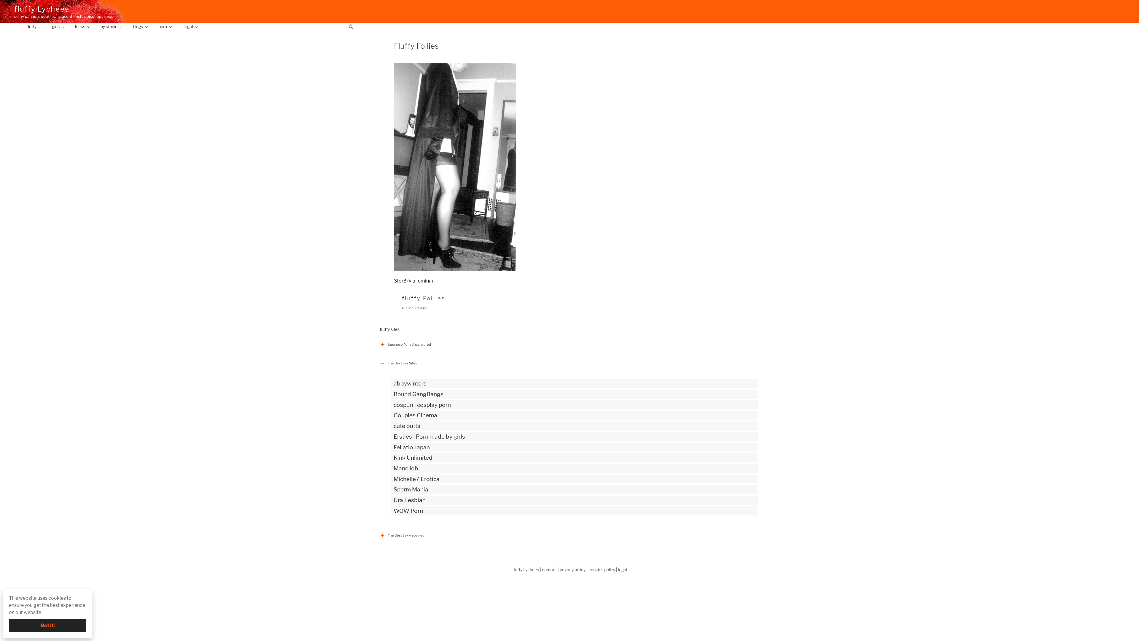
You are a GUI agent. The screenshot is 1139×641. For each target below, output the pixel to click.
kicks (80, 26)
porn (162, 26)
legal (622, 569)
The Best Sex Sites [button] (402, 363)
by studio (109, 26)
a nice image (414, 308)
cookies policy (601, 569)
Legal (187, 26)
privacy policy (573, 569)
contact (549, 569)
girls (56, 26)
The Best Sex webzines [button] (406, 535)
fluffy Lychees (41, 9)
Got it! (48, 625)
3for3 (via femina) (413, 281)
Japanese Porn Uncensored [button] (409, 344)
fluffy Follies (423, 298)
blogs (138, 26)
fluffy (31, 26)
